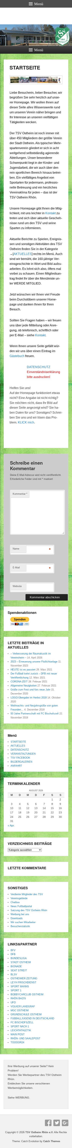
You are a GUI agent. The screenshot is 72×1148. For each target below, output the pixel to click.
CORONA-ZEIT (19, 681)
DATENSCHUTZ (38, 367)
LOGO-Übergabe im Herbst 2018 (29, 697)
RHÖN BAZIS (18, 998)
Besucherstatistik (20, 926)
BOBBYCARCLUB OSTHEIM (27, 994)
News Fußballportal (21, 906)
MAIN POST (18, 1034)
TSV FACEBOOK (20, 757)
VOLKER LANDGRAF (23, 1006)
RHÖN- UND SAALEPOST (25, 1038)
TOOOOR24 (17, 1042)
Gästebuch (17, 356)
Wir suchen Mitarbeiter (23, 922)
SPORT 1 (16, 990)
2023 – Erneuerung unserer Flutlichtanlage (34, 661)
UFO (13, 1002)
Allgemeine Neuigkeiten (24, 685)
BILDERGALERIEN (21, 761)
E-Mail (16, 567)
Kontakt (50, 213)
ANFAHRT (16, 765)
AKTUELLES (18, 745)
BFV (13, 950)
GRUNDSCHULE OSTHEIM (26, 1014)
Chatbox (15, 902)
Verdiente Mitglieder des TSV (27, 894)
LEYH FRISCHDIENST (23, 982)
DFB (13, 954)
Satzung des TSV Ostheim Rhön (29, 910)
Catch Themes (51, 1141)
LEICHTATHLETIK (21, 1030)
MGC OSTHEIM (20, 1010)
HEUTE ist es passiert (23, 669)
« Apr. (11, 825)
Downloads (17, 918)
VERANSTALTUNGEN (23, 753)
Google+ (65, 1123)
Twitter (56, 1123)
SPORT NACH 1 (20, 1026)
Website (17, 586)
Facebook (48, 1123)
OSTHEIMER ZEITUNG (24, 978)
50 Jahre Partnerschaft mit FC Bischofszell (35, 713)
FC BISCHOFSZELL (22, 1022)
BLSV (14, 974)
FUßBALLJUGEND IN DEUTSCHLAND (32, 1018)
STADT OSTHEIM (21, 962)
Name (16, 548)
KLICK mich (26, 422)
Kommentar (20, 493)
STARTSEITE (25, 67)
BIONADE (16, 966)
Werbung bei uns (20, 914)
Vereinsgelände (19, 898)
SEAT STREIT (19, 970)
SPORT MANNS (20, 986)
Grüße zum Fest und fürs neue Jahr (30, 689)
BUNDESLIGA (19, 958)
